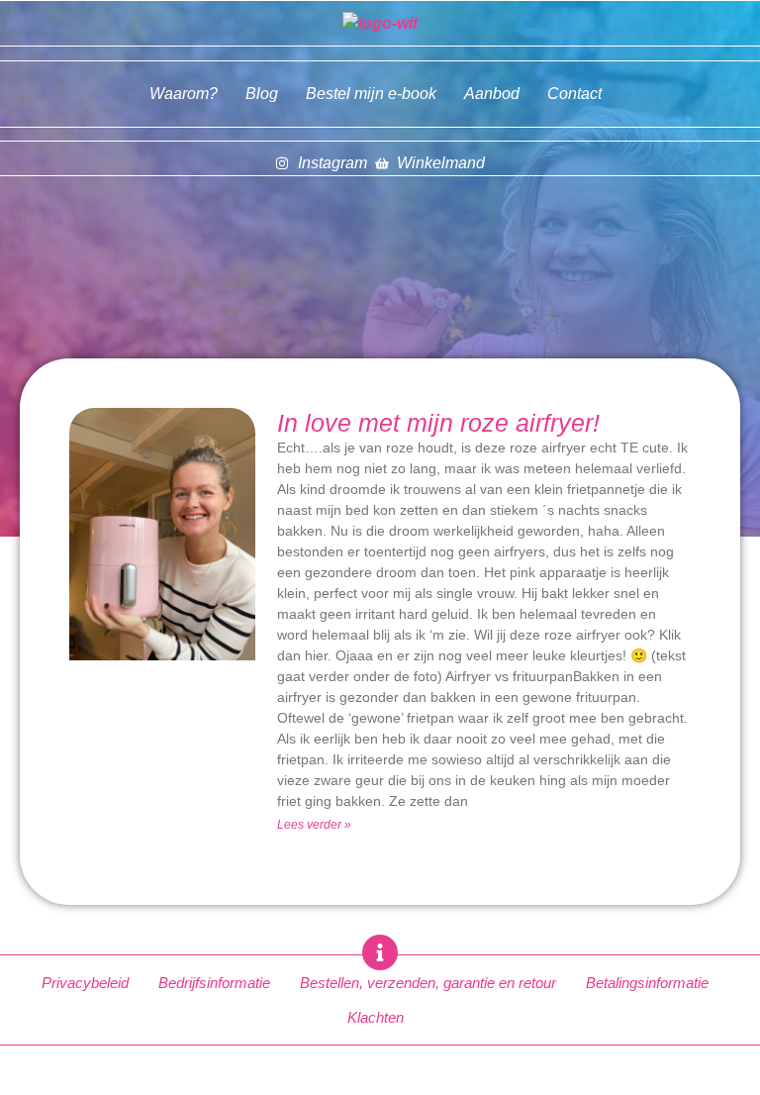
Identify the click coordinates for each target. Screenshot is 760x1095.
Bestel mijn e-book (371, 93)
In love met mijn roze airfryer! (438, 423)
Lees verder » (314, 825)
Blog (261, 93)
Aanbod (492, 93)
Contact (574, 93)
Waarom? (183, 93)
